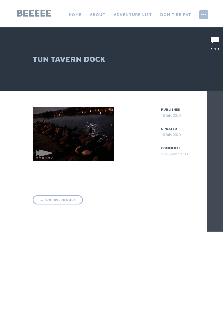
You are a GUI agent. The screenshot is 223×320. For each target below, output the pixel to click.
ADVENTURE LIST (133, 14)
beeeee (33, 13)
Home (75, 14)
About (98, 14)
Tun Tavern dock (58, 200)
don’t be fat (175, 14)
